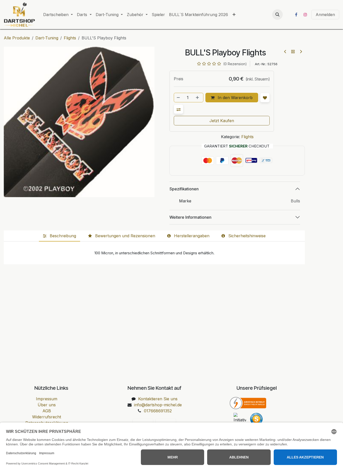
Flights (70, 37)
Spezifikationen (184, 188)
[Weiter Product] (301, 51)
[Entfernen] (178, 97)
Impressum (46, 398)
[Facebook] (296, 15)
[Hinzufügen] (198, 97)
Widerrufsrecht (46, 416)
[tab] (59, 236)
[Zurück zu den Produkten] (293, 51)
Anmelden (325, 14)
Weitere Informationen (190, 217)
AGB (46, 410)
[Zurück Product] (285, 51)
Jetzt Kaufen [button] (221, 120)
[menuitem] (58, 15)
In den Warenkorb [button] (234, 97)
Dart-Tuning (46, 37)
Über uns (47, 404)
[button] (277, 14)
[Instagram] (305, 15)
